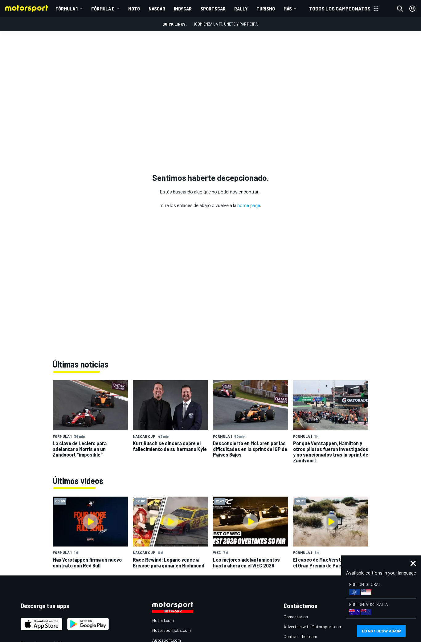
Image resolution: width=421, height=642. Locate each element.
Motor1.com (163, 620)
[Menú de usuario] (412, 8)
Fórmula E (103, 8)
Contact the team (300, 636)
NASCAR (157, 8)
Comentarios (296, 616)
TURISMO (265, 8)
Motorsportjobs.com (171, 630)
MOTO (134, 8)
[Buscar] (400, 8)
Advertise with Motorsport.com (313, 626)
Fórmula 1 (66, 8)
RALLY (241, 8)
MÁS (288, 8)
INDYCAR (183, 8)
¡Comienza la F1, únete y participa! (226, 23)
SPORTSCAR (213, 8)
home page (248, 205)
